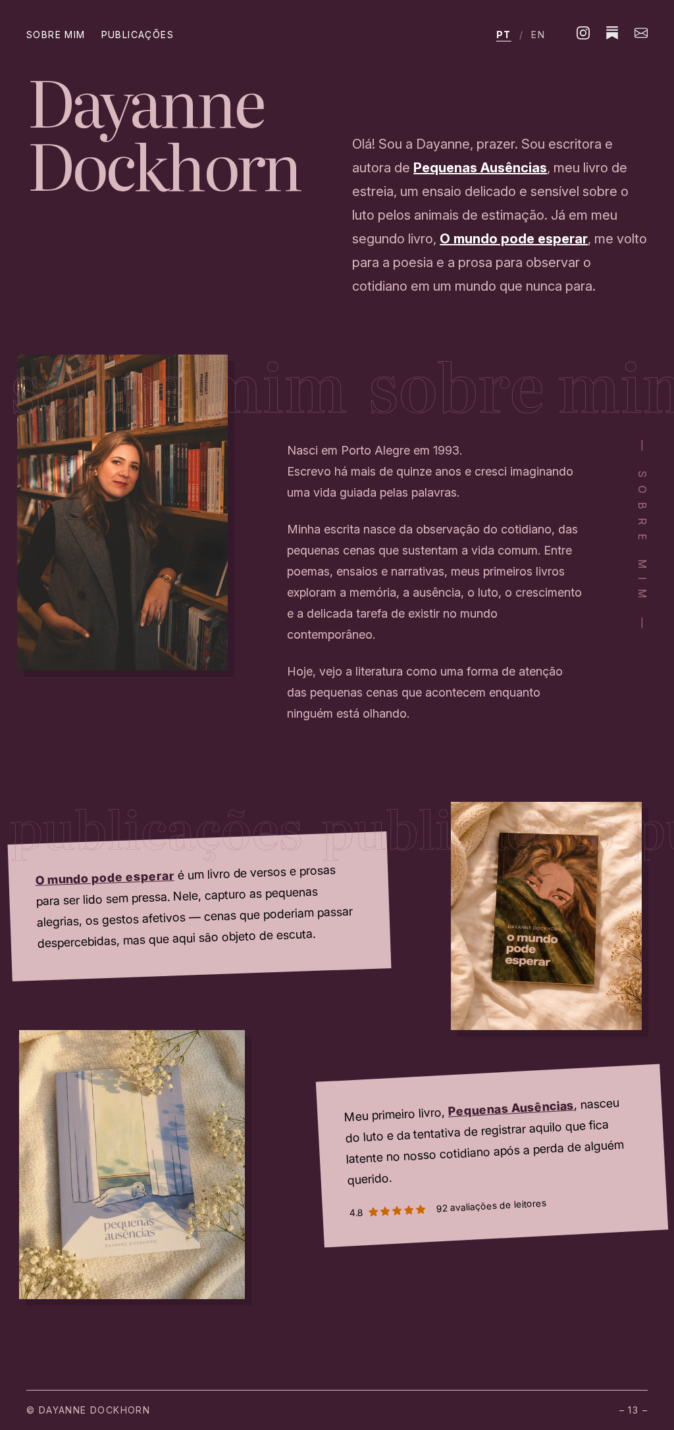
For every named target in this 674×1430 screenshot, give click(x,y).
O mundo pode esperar (514, 239)
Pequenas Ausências (480, 168)
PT (503, 34)
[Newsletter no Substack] (612, 32)
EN (538, 34)
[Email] (641, 32)
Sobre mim (56, 34)
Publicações (137, 34)
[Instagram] (583, 32)
